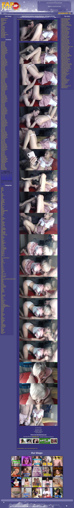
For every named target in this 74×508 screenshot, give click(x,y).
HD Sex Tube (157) (65, 33)
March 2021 (3, 107)
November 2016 (4, 159)
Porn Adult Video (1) (65, 70)
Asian (2, 198)
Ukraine (2, 329)
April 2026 (3, 45)
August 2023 (3, 77)
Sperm (2, 319)
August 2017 (3, 150)
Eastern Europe (4, 234)
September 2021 (4, 101)
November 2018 (4, 135)
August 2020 (3, 114)
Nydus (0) (63, 84)
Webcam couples (4, 18)
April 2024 (3, 69)
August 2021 (3, 102)
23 (11, 179)
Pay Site (2, 285)
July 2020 (3, 115)
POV (2, 25)
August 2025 (3, 53)
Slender (2, 311)
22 (9, 179)
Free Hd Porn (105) (65, 50)
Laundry (2, 268)
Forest (2, 244)
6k (1, 192)
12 (5, 177)
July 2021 (3, 103)
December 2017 (4, 146)
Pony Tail (3, 292)
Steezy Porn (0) (64, 87)
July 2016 (3, 163)
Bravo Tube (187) (64, 27)
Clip (2, 220)
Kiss (2, 265)
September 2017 (4, 149)
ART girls (3, 31)
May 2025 (3, 56)
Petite (2, 288)
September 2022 (4, 89)
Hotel (2, 259)
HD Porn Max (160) (65, 31)
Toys (2, 328)
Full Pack (3, 249)
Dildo (2, 230)
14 (8, 177)
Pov (2, 293)
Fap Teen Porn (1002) (65, 18)
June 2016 (3, 164)
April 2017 (3, 154)
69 (1, 191)
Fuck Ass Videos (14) (65, 61)
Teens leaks (3, 37)
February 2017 (4, 156)
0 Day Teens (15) (64, 60)
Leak (2, 269)
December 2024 (4, 61)
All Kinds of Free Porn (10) (66, 64)
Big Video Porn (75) (65, 56)
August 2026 (3, 41)
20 (6, 179)
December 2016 (4, 158)
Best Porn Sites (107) (65, 48)
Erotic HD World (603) (65, 19)
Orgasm (2, 279)
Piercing (2, 290)
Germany (3, 251)
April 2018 (3, 142)
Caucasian (3, 218)
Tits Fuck (2, 327)
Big (1, 205)
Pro (1, 294)
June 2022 (3, 92)
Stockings (3, 320)
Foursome (3, 245)
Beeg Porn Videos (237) (66, 24)
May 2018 (3, 141)
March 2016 (3, 167)
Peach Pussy (3, 286)
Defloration (3, 229)
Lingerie (2, 271)
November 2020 (4, 111)
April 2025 (3, 57)
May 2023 (3, 81)
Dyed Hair (3, 233)
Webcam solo (3, 20)
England (2, 236)
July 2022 (3, 91)
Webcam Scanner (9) (65, 65)
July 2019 (3, 127)
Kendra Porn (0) (64, 82)
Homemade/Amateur (5, 257)
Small (2, 313)
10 (2, 177)
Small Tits (3, 314)
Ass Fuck (3, 199)
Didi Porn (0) (63, 75)
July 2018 (3, 139)
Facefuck (3, 237)
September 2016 (4, 161)
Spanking (3, 318)
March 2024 (3, 70)
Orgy (2, 281)
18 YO (2, 21)
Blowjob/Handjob (4, 210)
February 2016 (4, 168)
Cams (2, 215)
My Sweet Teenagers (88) (66, 55)
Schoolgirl (3, 304)
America (2, 195)
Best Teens (3, 19)
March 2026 (3, 46)
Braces (2, 212)
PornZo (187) (64, 26)
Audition (2, 200)
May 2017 (3, 153)
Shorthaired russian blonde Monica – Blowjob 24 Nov (38, 16)
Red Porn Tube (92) (65, 53)
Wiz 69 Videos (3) (64, 69)
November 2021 (4, 99)
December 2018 (4, 134)
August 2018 (3, 138)
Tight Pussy (3, 326)
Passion (2, 284)
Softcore (2, 315)
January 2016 (3, 169)
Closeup (2, 221)
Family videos (3, 32)
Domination (3, 232)
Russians (3, 302)
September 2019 (4, 125)
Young (2, 333)
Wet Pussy (3, 332)
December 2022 (4, 86)
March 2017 (3, 155)
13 (6, 177)
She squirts (3, 35)
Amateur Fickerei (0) (65, 73)
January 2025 (3, 60)
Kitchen (2, 266)
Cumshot (3, 227)
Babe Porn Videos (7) (65, 67)
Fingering (3, 240)
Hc (1, 256)
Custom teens (3, 22)
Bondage (3, 211)
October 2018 (3, 136)
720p (2, 193)
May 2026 (3, 44)
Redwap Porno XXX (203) (66, 25)
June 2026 (3, 43)
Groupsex (3, 253)
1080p (2, 188)
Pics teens (3, 27)
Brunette (2, 213)
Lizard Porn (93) (64, 52)
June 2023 (3, 80)
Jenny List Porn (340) (65, 22)
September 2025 (4, 52)
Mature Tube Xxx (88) (65, 54)
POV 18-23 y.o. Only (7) (66, 66)
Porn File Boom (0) (65, 80)
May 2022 (3, 93)
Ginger (2, 252)
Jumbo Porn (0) (64, 81)
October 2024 (3, 63)
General (2, 250)
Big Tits (2, 206)
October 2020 (3, 112)
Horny (2, 258)
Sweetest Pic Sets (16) (65, 59)
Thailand (2, 324)
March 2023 (3, 83)
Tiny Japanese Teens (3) (66, 68)
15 (9, 177)
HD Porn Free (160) (65, 32)
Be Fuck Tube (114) (65, 45)
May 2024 (3, 68)
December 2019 (4, 122)
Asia (2, 197)
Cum (2, 226)
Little (2, 272)
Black (2, 207)
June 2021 (3, 104)
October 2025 (3, 51)
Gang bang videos (4, 34)
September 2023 (4, 76)
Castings (2, 29)
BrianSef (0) (63, 76)
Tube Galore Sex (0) (65, 79)
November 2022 (4, 87)
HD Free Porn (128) (65, 40)
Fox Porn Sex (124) (65, 41)
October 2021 (3, 100)
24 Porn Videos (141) (65, 36)
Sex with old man (4, 305)
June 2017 (3, 152)
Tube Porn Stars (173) (65, 28)
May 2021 (3, 105)
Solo (2, 316)
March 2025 (3, 58)
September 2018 (4, 137)
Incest (2, 261)
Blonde (2, 209)
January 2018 (3, 145)
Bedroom (3, 204)
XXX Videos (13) (64, 62)
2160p (2, 190)
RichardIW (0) (64, 72)
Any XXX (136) (64, 38)
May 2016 (3, 165)
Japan (2, 264)
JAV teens (3, 26)
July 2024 (3, 66)
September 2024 (4, 64)
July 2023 (3, 78)
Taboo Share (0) (64, 86)
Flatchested (3, 242)
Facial (2, 238)
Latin (2, 267)
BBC (2, 203)
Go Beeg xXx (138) (65, 37)
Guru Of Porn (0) (64, 74)
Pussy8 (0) (63, 77)
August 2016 (3, 162)
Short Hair (3, 307)
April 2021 (3, 106)
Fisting (2, 241)
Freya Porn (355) (64, 20)
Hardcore (3, 255)
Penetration (3, 287)
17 (2, 179)
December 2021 (4, 98)
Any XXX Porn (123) (65, 42)
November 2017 (4, 147)
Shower (2, 308)
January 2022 (3, 97)
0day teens (3, 23)
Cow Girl (2, 224)
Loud (2, 274)
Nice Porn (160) (64, 30)
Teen (2, 323)
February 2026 (4, 47)
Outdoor (2, 282)
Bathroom (3, 202)
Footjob (2, 243)
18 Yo (2, 189)
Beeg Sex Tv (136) (65, 39)
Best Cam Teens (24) (65, 58)
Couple (2, 223)
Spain (2, 317)
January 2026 (3, 48)
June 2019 (3, 128)
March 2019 (3, 131)
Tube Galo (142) (64, 35)
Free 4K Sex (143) (65, 34)
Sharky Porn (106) (65, 49)
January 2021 (3, 109)
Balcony (2, 201)
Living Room (3, 273)
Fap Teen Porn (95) (65, 51)
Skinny (2, 310)
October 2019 (3, 124)
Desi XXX (3, 36)
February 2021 (4, 108)
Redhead (3, 296)
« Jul (2, 184)
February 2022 (4, 96)
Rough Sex (3, 300)
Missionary (3, 276)
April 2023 (3, 82)
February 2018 (4, 144)
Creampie (3, 225)
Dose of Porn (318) (65, 23)
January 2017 (3, 157)
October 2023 (3, 75)
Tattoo (2, 322)
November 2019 (4, 123)
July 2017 (3, 151)
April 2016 (3, 166)
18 (3, 179)
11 (3, 177)
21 (8, 179)
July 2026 (3, 42)
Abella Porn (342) (64, 21)
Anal (2, 196)
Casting (2, 217)
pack (2, 283)
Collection (3, 222)
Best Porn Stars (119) (65, 43)
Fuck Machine (4, 248)
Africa (2, 194)
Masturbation (3, 275)
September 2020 (4, 113)
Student (2, 321)
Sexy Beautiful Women (5, 306)
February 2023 (4, 84)
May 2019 (3, 129)
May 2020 (3, 117)
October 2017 (3, 148)
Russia (2, 301)
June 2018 (3, 140)
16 (11, 177)
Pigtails (2, 291)
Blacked (2, 208)
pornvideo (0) (64, 78)
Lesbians (3, 28)
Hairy (2, 254)
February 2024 (4, 71)
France (2, 246)
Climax (2, 219)
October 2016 (3, 160)
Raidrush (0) (63, 83)
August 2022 (3, 90)
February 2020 (4, 120)
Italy (2, 263)
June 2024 (3, 67)
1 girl (2, 187)
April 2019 (3, 130)
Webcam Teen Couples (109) (67, 46)
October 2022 (3, 88)
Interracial (3, 33)
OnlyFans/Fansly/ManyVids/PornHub (8, 278)
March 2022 (3, 95)
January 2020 (3, 121)
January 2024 (3, 72)
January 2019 (3, 133)
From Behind (3, 247)
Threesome (3, 325)
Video (2, 331)
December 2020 (4, 110)
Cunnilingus (3, 228)
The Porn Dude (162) (65, 29)
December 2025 (4, 49)
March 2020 (3, 119)
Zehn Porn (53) (64, 57)
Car (1, 216)
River (2, 299)
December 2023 (4, 73)
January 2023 (3, 85)
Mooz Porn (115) (64, 44)
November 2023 (4, 74)
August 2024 (3, 65)
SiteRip (2, 309)
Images (2, 260)
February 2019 (4, 132)
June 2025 (3, 55)
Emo (2, 235)
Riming (2, 298)
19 (5, 179)
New (2, 277)
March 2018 (3, 143)
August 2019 (3, 126)
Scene (2, 303)
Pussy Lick (3, 295)
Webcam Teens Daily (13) (66, 63)
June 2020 (3, 116)
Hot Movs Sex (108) (65, 47)
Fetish (2, 239)
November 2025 (4, 50)
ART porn (3, 30)
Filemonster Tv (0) (64, 71)
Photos (2, 289)
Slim (2, 312)
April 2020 (3, 118)
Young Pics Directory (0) (66, 85)
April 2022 (3, 94)
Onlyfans (2, 24)
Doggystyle (3, 231)
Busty (2, 214)
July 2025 (3, 54)
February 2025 (4, 59)
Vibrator (2, 330)
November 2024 (4, 62)
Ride (2, 297)
